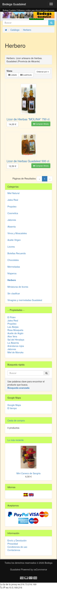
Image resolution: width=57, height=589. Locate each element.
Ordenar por (42, 71)
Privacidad (12, 543)
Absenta (11, 226)
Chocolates (13, 260)
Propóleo (11, 323)
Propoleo (11, 206)
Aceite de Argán (15, 333)
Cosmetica (12, 213)
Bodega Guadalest (14, 4)
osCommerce (40, 569)
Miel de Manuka (15, 352)
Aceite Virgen (14, 239)
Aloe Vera (12, 336)
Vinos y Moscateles (17, 233)
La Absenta (13, 342)
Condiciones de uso (17, 546)
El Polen (11, 317)
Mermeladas (13, 266)
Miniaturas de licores (17, 286)
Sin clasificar (13, 293)
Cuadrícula (27, 74)
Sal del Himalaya (15, 339)
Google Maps (14, 405)
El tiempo (12, 408)
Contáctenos (13, 550)
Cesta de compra (16, 420)
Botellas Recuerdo (16, 253)
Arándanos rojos (15, 346)
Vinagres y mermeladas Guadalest (24, 300)
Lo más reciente (15, 440)
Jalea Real (12, 199)
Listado (13, 74)
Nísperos (11, 273)
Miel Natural (13, 193)
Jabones (11, 219)
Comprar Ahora (42, 123)
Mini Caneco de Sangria (28, 473)
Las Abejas (13, 326)
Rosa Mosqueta (15, 330)
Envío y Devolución (17, 540)
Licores (11, 246)
